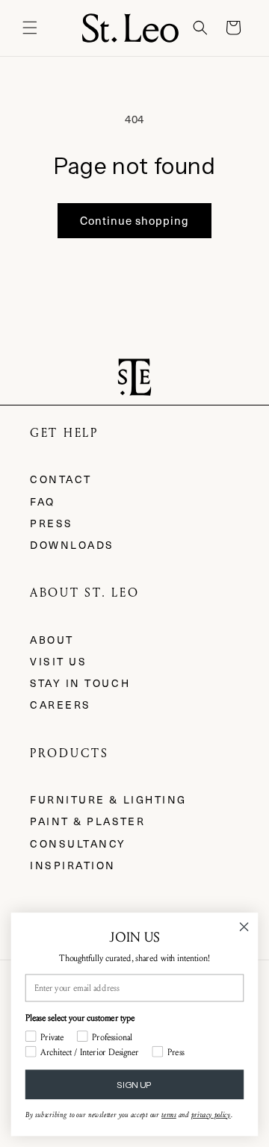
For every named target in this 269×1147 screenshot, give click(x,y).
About (52, 639)
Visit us (58, 661)
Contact (61, 479)
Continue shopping (134, 220)
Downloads (72, 545)
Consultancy (78, 843)
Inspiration (73, 865)
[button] (29, 27)
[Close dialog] (244, 926)
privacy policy (211, 1114)
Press (51, 523)
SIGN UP (134, 1084)
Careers (60, 704)
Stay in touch (80, 683)
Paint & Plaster (87, 821)
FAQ (42, 501)
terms (168, 1114)
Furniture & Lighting (108, 799)
